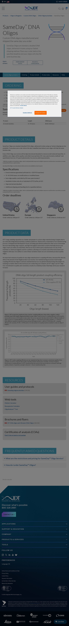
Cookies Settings (27, 112)
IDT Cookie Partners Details (16, 108)
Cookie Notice (23, 105)
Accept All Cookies (40, 112)
